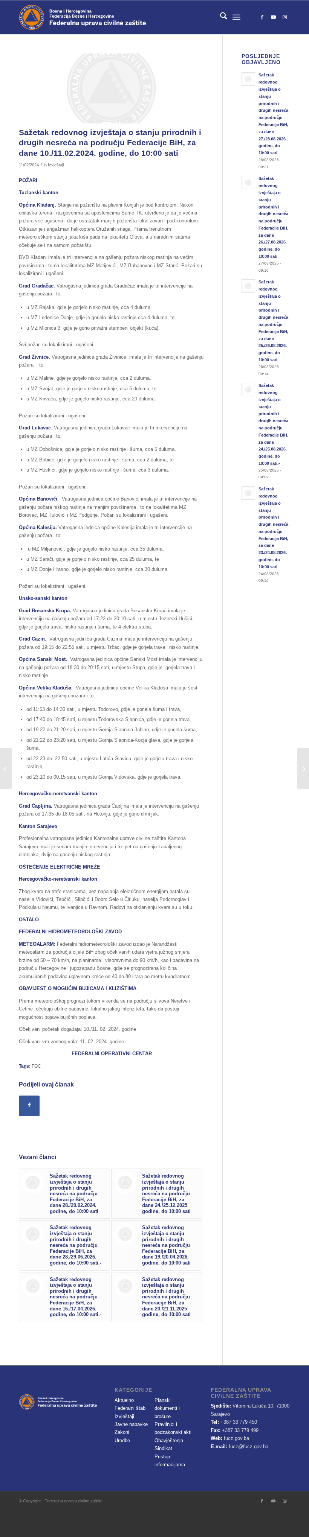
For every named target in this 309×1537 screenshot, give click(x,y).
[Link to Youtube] (273, 17)
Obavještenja (168, 1440)
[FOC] (111, 88)
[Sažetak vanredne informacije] (6, 768)
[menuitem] (220, 17)
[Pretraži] (220, 17)
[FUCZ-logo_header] (103, 17)
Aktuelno (124, 1400)
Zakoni (122, 1432)
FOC (36, 1066)
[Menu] (236, 17)
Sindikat (163, 1448)
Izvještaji (56, 165)
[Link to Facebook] (262, 17)
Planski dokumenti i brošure (167, 1408)
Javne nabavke (131, 1424)
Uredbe (122, 1440)
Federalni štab (130, 1408)
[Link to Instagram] (284, 17)
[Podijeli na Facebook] (29, 1106)
